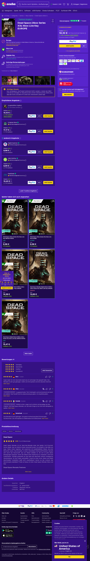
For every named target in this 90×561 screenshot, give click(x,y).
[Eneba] (8, 4)
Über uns (4, 516)
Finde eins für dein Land (12, 45)
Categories (14, 15)
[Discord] (82, 516)
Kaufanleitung (23, 516)
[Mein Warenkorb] (68, 4)
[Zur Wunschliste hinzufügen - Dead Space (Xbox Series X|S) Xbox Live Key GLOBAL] (52, 202)
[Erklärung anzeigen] (25, 124)
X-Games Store (12, 122)
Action (5, 431)
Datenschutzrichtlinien (44, 549)
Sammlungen (23, 518)
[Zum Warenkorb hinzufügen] (84, 45)
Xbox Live (10, 50)
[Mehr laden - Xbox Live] (3, 49)
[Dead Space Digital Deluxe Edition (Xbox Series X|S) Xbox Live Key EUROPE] (15, 264)
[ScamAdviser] (66, 72)
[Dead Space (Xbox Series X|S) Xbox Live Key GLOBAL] (42, 214)
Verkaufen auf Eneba (65, 516)
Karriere (4, 520)
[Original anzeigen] (43, 389)
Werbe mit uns (63, 518)
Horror (11, 431)
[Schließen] (85, 541)
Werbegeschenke (46, 518)
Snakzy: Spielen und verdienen (49, 522)
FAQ (33, 516)
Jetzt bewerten (47, 370)
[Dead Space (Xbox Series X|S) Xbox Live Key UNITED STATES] (15, 214)
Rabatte (22, 522)
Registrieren (83, 4)
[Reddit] (84, 516)
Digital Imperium (13, 143)
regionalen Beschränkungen (13, 43)
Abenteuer (18, 431)
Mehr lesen (28, 471)
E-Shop (7, 15)
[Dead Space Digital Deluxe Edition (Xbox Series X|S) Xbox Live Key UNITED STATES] (15, 314)
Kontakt (4, 518)
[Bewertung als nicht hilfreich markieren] (49, 376)
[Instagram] (79, 516)
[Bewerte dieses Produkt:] (9, 441)
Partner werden (46, 520)
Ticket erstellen (35, 520)
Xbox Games (29, 15)
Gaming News (45, 516)
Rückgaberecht (35, 522)
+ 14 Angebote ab (73, 51)
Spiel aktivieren (35, 518)
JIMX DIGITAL (12, 158)
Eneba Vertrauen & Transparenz (10, 522)
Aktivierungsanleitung (11, 51)
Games (22, 15)
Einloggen (76, 4)
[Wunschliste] (64, 4)
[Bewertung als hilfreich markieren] (46, 376)
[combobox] (33, 4)
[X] (76, 516)
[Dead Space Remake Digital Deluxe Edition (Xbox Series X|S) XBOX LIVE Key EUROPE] (42, 264)
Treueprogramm (24, 520)
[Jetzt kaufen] (72, 41)
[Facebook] (74, 516)
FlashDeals (11, 173)
